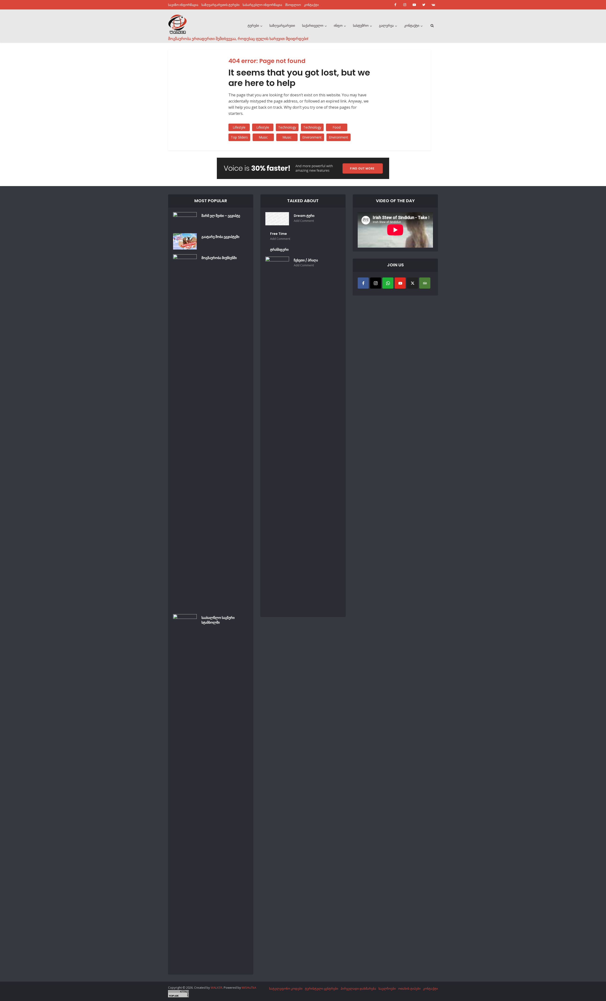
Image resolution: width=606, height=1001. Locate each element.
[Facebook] (363, 283)
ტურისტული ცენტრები (321, 988)
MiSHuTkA (249, 987)
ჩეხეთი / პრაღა (306, 260)
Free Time (278, 233)
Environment (312, 137)
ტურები (253, 25)
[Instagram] (375, 283)
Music (263, 137)
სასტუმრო (361, 25)
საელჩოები (387, 988)
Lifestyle (239, 127)
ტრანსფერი (279, 249)
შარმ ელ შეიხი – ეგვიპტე (220, 215)
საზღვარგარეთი (282, 25)
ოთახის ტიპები (409, 988)
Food (337, 127)
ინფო (338, 25)
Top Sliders (239, 137)
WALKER (216, 987)
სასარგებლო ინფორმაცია (262, 5)
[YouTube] (400, 283)
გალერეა (386, 25)
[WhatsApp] (387, 283)
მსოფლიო (293, 5)
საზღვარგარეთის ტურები (220, 5)
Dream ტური (304, 215)
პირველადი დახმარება (358, 988)
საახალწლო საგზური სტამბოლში (218, 620)
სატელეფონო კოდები (286, 988)
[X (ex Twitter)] (412, 283)
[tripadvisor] (424, 283)
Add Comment (304, 221)
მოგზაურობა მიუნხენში (219, 257)
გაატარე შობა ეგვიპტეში (220, 236)
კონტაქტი (311, 5)
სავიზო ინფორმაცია (183, 5)
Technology (287, 127)
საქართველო (312, 25)
